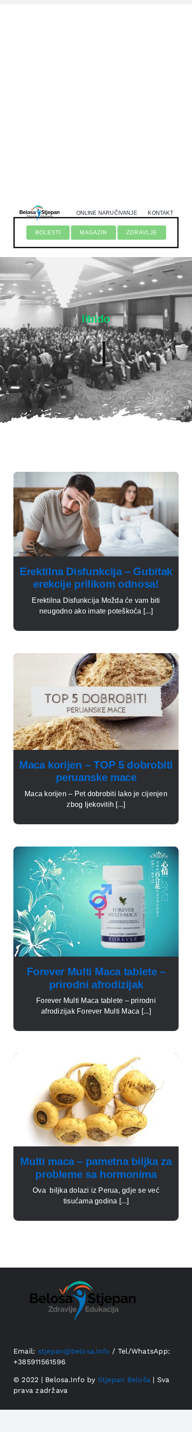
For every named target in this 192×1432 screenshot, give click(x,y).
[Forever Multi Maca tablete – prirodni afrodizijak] (96, 851)
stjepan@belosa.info (74, 1351)
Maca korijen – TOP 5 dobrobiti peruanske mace (96, 771)
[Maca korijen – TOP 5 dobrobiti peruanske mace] (96, 658)
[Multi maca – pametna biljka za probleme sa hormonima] (96, 1058)
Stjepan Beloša (124, 1379)
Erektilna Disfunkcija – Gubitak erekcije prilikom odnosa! (96, 577)
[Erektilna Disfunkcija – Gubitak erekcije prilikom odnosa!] (96, 477)
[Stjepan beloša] (38, 204)
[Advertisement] (96, 100)
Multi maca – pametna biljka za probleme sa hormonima (95, 1167)
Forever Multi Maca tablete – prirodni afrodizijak (96, 978)
